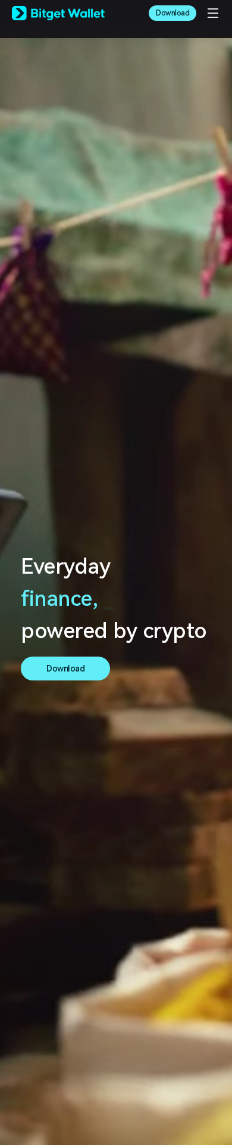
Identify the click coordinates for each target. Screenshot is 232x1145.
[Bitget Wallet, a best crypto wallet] (58, 13)
